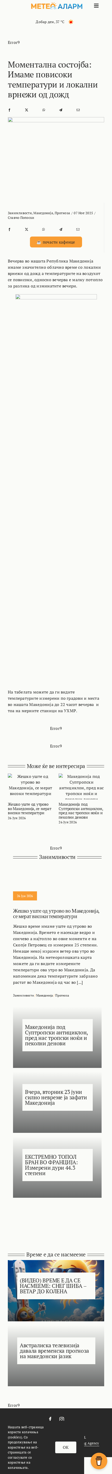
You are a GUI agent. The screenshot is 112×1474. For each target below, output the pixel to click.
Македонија (43, 213)
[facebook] (50, 1419)
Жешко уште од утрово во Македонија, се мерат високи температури (29, 808)
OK (66, 1447)
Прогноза (62, 213)
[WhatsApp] (44, 109)
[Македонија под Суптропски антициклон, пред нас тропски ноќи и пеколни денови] (81, 776)
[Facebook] (9, 109)
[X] (26, 109)
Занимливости (20, 213)
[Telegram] (61, 109)
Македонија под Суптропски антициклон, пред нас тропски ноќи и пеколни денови (81, 811)
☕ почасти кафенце (55, 242)
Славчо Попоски (21, 217)
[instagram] (61, 1419)
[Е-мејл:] (78, 109)
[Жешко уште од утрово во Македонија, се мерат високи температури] (30, 776)
